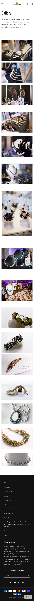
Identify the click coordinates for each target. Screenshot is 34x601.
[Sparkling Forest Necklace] (17, 424)
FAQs (5, 505)
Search (6, 535)
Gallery (6, 496)
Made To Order (9, 513)
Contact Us (7, 500)
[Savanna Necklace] (17, 61)
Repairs (6, 517)
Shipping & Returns (10, 509)
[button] (2, 4)
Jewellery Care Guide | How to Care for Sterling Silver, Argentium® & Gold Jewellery (17, 524)
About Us (7, 487)
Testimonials (8, 492)
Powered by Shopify (21, 597)
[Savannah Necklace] (17, 157)
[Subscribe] (28, 575)
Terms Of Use (8, 531)
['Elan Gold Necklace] (17, 105)
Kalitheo (15, 597)
